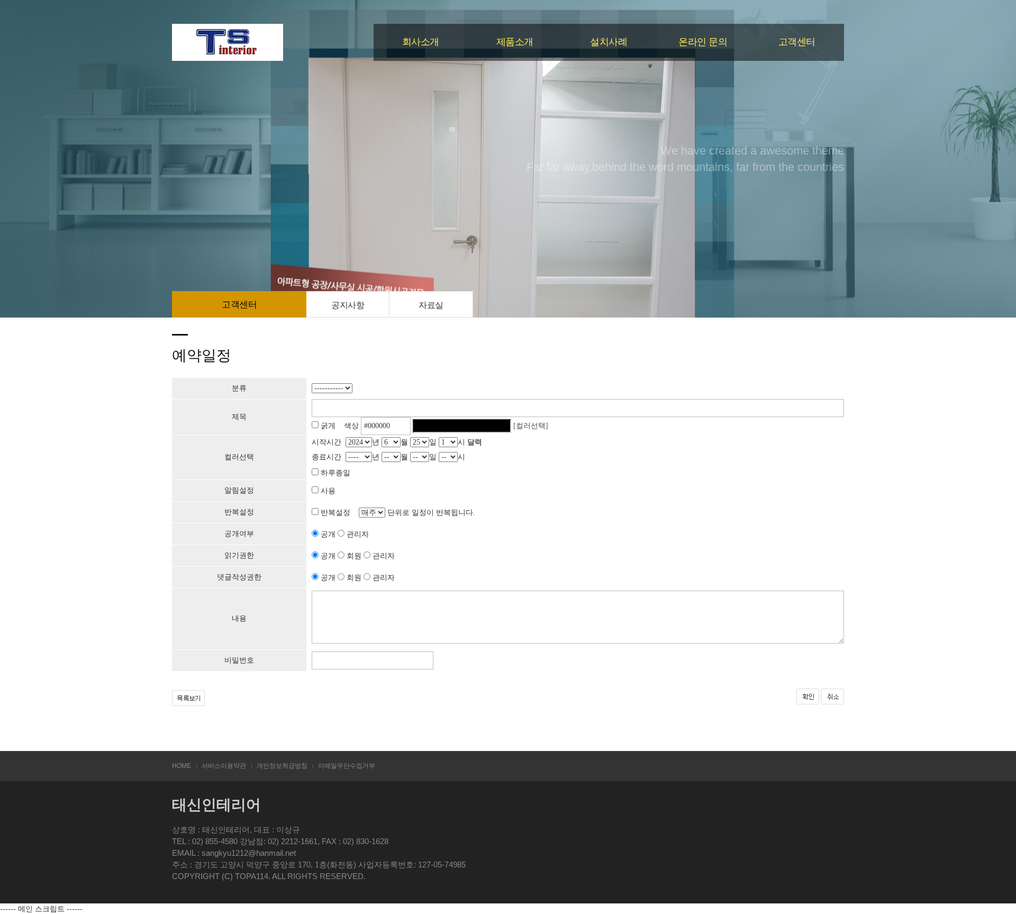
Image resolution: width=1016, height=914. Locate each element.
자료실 (431, 305)
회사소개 (420, 42)
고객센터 (796, 42)
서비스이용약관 (224, 766)
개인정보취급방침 (282, 766)
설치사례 (608, 42)
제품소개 (514, 42)
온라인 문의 (702, 42)
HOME (181, 766)
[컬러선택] (530, 426)
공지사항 (347, 305)
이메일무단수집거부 (346, 766)
